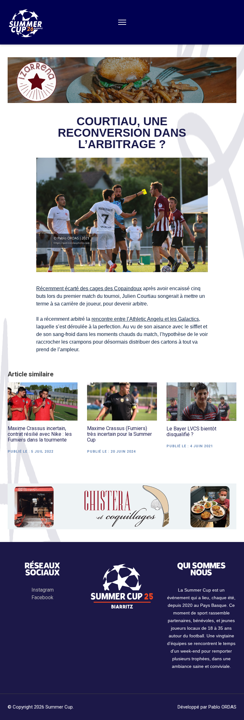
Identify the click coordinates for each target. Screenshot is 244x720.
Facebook (42, 597)
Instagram (42, 590)
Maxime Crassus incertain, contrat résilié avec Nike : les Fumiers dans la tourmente (40, 434)
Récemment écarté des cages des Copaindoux (89, 288)
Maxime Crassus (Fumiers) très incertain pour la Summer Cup (119, 434)
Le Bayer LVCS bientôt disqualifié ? (191, 431)
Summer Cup (59, 707)
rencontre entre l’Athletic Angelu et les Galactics (145, 319)
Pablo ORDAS (222, 707)
